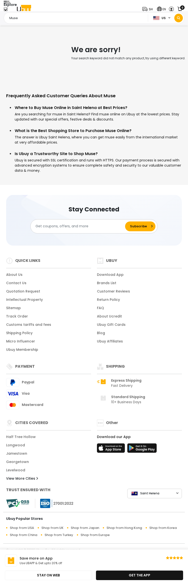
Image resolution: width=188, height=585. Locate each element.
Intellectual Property (24, 299)
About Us (14, 274)
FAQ (100, 307)
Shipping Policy (19, 332)
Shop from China (23, 535)
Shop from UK (52, 527)
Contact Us (16, 282)
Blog (101, 332)
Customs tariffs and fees (28, 324)
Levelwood (15, 470)
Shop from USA (22, 527)
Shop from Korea (163, 527)
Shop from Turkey (59, 535)
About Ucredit (109, 316)
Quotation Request (23, 291)
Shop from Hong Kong (124, 527)
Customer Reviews (113, 291)
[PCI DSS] (17, 503)
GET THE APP (139, 575)
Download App (110, 274)
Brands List (106, 282)
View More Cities (21, 478)
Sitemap (13, 307)
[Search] (178, 18)
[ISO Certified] (54, 502)
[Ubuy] (24, 9)
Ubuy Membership (22, 349)
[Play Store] (142, 449)
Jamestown (16, 453)
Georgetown (17, 461)
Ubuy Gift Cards (111, 324)
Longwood (15, 445)
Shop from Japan (85, 527)
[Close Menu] (5, 10)
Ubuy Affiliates (110, 341)
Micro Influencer (20, 341)
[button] (148, 9)
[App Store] (111, 449)
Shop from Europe (95, 535)
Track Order (17, 316)
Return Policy (108, 299)
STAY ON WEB (48, 575)
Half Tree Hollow (21, 436)
